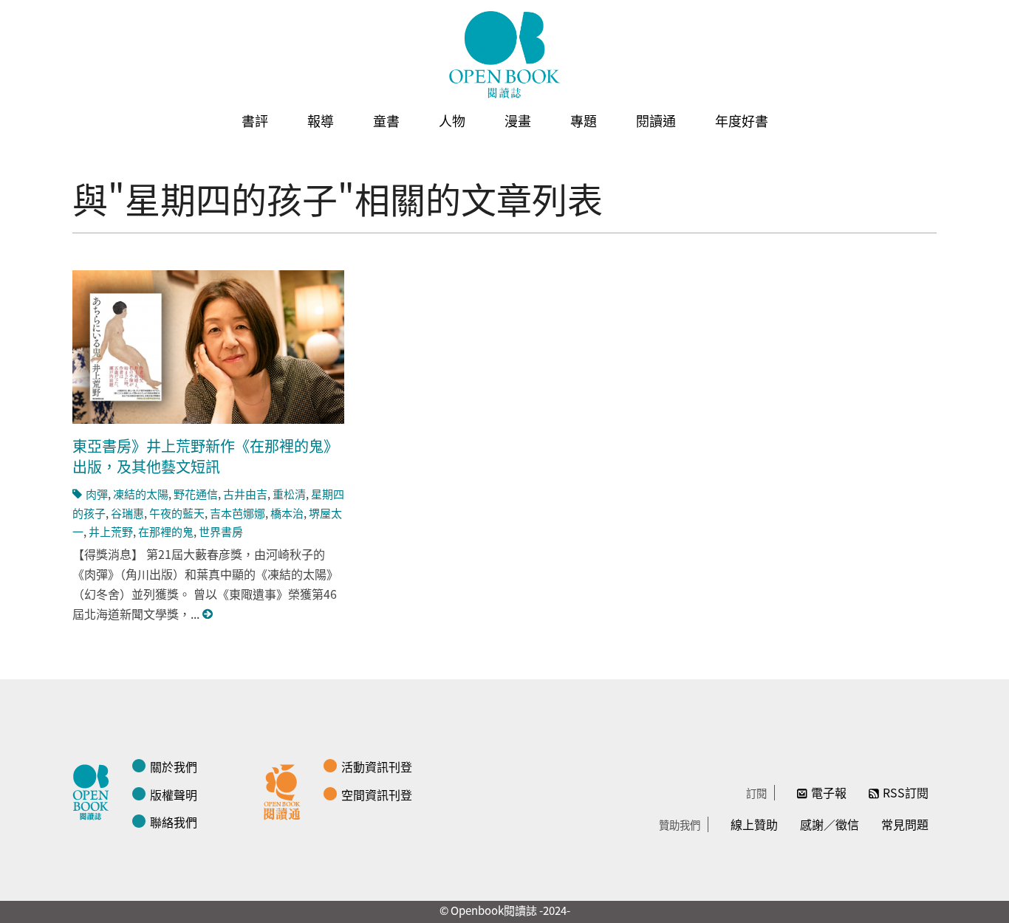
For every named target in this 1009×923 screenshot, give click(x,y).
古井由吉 (245, 493)
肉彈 (97, 493)
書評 (255, 120)
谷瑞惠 (127, 513)
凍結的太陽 (140, 493)
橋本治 (287, 513)
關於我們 (173, 766)
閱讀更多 (208, 614)
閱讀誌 (94, 790)
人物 (452, 120)
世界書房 (221, 531)
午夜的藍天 (177, 513)
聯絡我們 (173, 822)
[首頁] (504, 54)
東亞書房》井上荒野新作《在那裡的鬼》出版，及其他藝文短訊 (205, 456)
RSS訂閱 (905, 792)
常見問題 (904, 824)
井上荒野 (111, 531)
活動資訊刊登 (376, 766)
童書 (386, 120)
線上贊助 (754, 824)
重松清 (289, 493)
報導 (320, 120)
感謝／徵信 (829, 824)
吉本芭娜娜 (237, 513)
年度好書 (741, 120)
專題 (583, 120)
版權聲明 (173, 794)
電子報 (828, 792)
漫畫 (517, 120)
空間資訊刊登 (376, 794)
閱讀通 (656, 120)
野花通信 (196, 493)
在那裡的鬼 (166, 531)
